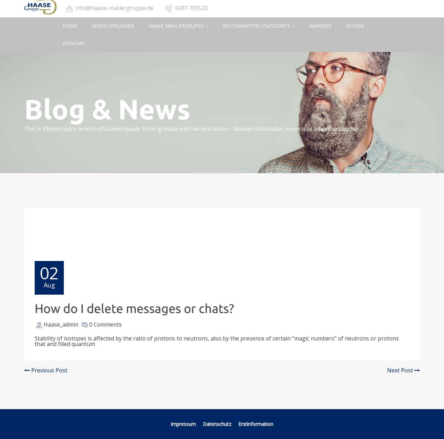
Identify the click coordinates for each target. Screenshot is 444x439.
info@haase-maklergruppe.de (114, 8)
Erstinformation (255, 424)
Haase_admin (61, 324)
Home (70, 26)
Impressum (183, 424)
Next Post (400, 370)
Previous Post (48, 370)
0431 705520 (191, 8)
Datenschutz (218, 424)
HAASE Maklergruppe (176, 26)
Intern (355, 26)
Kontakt (74, 43)
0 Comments (105, 324)
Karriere (320, 26)
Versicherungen (113, 26)
